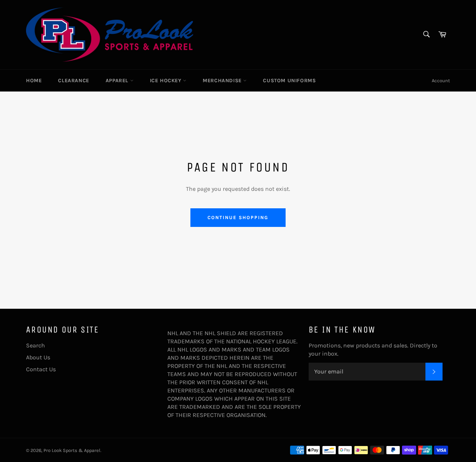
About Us (38, 357)
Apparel (118, 80)
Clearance (73, 80)
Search (35, 345)
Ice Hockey (166, 80)
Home (34, 80)
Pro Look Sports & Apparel (72, 450)
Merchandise (223, 80)
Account (441, 80)
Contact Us (41, 369)
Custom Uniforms (289, 80)
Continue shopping (238, 217)
